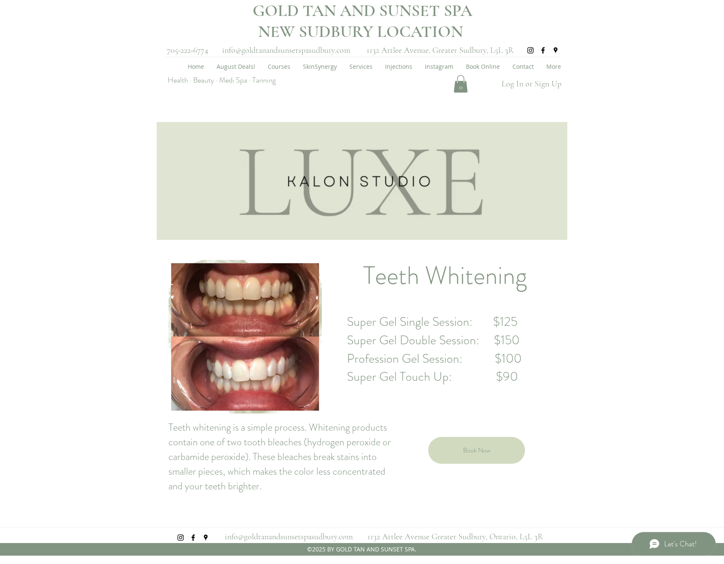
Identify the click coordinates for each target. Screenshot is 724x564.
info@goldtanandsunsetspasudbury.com (286, 50)
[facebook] (543, 50)
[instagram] (530, 50)
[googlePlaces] (555, 50)
